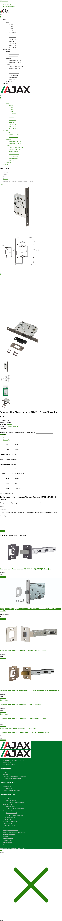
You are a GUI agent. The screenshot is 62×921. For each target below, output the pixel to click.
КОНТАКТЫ (6, 83)
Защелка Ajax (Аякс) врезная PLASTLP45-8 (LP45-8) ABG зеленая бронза (29, 690)
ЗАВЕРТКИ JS (12, 45)
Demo (7, 22)
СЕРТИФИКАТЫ (7, 81)
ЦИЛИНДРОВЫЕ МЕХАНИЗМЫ (16, 66)
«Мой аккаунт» (7, 786)
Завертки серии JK (11, 800)
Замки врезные (7, 842)
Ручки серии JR (7, 804)
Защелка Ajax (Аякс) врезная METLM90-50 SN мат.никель (23, 718)
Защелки (9, 424)
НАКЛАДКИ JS (12, 47)
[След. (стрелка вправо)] (2, 920)
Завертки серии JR (11, 806)
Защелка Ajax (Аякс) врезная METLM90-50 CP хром (20, 704)
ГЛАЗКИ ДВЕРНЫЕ (13, 75)
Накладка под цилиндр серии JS (15, 815)
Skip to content (4, 1)
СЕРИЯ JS (11, 28)
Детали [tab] (5, 438)
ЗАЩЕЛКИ (8, 58)
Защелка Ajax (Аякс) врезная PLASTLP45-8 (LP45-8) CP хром (24, 732)
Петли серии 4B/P (8, 823)
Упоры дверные (7, 828)
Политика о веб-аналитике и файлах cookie (15, 776)
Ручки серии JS (7, 811)
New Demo (8, 34)
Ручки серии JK (7, 798)
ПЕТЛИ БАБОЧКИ (13, 56)
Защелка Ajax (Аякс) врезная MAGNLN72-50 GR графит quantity (17, 432)
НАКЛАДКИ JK (12, 39)
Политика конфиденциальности (12, 778)
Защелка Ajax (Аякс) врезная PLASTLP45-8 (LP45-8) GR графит (25, 569)
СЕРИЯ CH (12, 30)
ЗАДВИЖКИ (12, 79)
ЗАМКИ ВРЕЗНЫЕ (13, 77)
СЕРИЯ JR (11, 26)
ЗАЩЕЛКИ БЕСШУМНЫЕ (15, 62)
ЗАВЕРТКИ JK (12, 37)
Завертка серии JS (11, 813)
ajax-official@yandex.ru (9, 6)
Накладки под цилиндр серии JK (15, 802)
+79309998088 (7, 4)
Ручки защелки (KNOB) (9, 817)
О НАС (5, 772)
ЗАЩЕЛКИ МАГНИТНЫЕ (15, 60)
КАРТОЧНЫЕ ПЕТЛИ (14, 54)
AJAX (24, 848)
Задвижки (6, 845)
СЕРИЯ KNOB (12, 32)
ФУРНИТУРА (6, 49)
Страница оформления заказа (11, 790)
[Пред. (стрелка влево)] (0, 920)
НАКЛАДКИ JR (12, 43)
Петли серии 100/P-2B (9, 825)
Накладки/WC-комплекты (10, 821)
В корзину (3, 434)
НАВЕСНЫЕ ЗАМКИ (14, 73)
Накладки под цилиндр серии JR (15, 808)
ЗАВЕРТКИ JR (12, 41)
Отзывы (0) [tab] (6, 440)
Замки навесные (8, 838)
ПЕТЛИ (8, 51)
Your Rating (3, 516)
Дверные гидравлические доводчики (14, 832)
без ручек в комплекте (11, 426)
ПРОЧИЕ (8, 64)
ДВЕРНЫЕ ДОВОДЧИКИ (15, 68)
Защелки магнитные (9, 834)
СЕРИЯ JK (11, 24)
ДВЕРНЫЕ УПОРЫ (13, 71)
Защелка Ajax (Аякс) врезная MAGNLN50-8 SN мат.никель (23, 651)
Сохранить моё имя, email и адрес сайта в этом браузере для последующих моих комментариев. (29, 512)
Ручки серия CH (7, 819)
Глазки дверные (7, 840)
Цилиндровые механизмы (10, 830)
